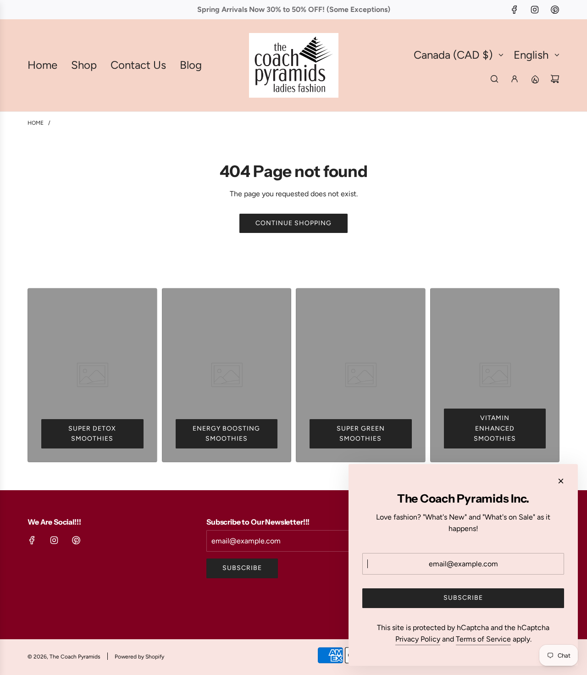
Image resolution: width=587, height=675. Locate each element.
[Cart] (555, 79)
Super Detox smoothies (92, 434)
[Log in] (514, 79)
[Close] (561, 481)
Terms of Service (483, 639)
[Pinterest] (555, 9)
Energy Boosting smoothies (226, 434)
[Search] (494, 79)
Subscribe (242, 568)
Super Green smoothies (361, 434)
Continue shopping (293, 223)
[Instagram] (535, 9)
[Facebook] (514, 9)
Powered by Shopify (139, 656)
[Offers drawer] (535, 79)
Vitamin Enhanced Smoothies (495, 428)
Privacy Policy (417, 639)
